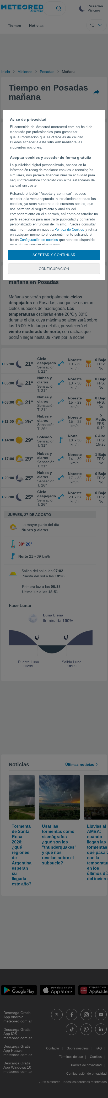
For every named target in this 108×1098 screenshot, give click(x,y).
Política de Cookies (69, 229)
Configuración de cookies (39, 240)
